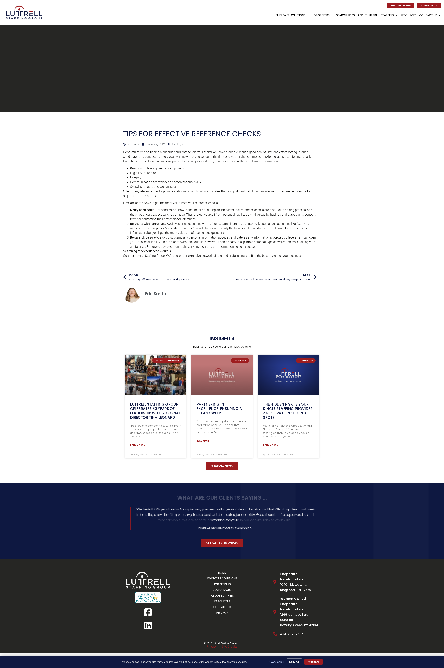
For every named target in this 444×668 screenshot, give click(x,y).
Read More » (137, 445)
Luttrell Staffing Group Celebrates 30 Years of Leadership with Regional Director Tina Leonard (155, 411)
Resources (408, 15)
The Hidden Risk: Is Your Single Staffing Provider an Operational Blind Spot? (288, 411)
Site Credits (229, 646)
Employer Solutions (290, 15)
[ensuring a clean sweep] (222, 375)
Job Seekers (321, 15)
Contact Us (428, 15)
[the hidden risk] (288, 375)
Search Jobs (345, 15)
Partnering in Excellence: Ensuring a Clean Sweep (219, 408)
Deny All (294, 661)
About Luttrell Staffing (375, 15)
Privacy (212, 646)
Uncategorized (180, 144)
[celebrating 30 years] (155, 375)
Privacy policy (276, 661)
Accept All (313, 661)
